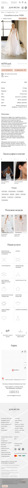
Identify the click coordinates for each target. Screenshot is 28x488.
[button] (2, 39)
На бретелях (23, 94)
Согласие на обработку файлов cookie (9, 470)
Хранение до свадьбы (20, 266)
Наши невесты (18, 420)
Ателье (18, 251)
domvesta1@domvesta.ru (14, 395)
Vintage (25, 88)
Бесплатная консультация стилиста (6, 253)
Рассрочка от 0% (21, 280)
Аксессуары (4, 426)
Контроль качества (19, 295)
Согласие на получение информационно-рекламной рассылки (9, 473)
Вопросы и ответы (19, 424)
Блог (15, 438)
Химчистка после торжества (7, 295)
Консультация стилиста (6, 436)
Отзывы (17, 422)
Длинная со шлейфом (21, 96)
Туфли (2, 428)
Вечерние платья (5, 422)
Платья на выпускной (6, 424)
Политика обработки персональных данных (10, 465)
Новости (16, 436)
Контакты (17, 445)
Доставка (3, 444)
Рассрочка (3, 446)
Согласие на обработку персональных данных (9, 468)
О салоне (17, 418)
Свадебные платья (5, 420)
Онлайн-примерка (21, 309)
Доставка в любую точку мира (6, 282)
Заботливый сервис (6, 310)
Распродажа (4, 430)
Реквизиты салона (19, 426)
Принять (5, 486)
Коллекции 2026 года (6, 418)
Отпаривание (6, 265)
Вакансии (17, 432)
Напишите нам (18, 443)
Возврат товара (19, 428)
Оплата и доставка (19, 430)
